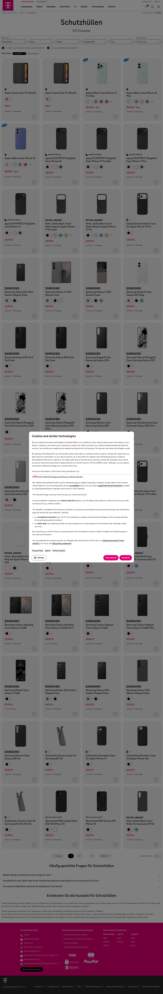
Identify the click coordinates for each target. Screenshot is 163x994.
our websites (74, 485)
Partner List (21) (58, 550)
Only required (111, 558)
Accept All (126, 558)
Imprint (48, 550)
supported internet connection (110, 485)
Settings (40, 558)
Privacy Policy (37, 550)
